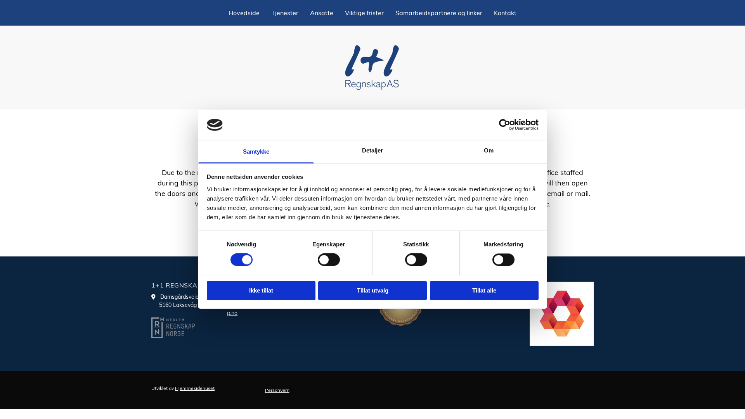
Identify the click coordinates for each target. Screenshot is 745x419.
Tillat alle (484, 290)
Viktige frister (364, 13)
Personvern (277, 390)
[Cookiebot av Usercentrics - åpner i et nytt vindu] (505, 125)
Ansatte (321, 13)
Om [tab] (489, 150)
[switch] (329, 260)
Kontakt (505, 13)
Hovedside (244, 13)
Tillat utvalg (372, 290)
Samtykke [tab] (256, 151)
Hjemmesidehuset (195, 388)
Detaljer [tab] (372, 150)
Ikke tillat (261, 290)
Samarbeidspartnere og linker (438, 13)
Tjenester (284, 13)
